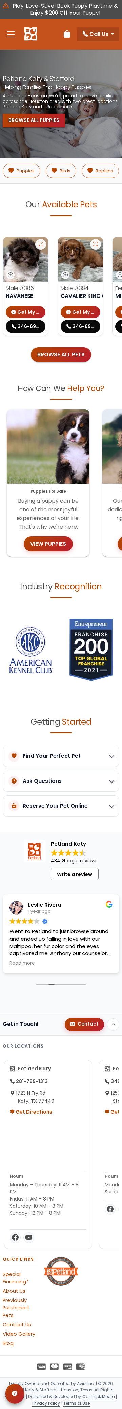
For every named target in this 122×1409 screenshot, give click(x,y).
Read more (59, 107)
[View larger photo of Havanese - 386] (40, 244)
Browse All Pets (61, 354)
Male (20, 288)
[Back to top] (113, 1024)
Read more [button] (22, 963)
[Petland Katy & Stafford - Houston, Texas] (30, 34)
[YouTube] (28, 1237)
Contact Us (17, 1324)
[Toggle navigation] (11, 34)
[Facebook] (15, 1237)
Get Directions (33, 1111)
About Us (14, 1290)
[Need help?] (14, 1394)
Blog (8, 1343)
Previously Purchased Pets (16, 1308)
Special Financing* (15, 1278)
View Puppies (48, 544)
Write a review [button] (74, 874)
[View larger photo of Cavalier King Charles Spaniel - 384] (95, 244)
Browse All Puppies (33, 120)
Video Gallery (19, 1333)
